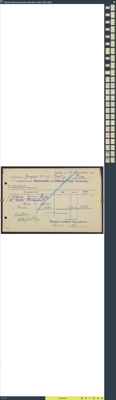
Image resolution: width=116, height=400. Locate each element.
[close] (114, 2)
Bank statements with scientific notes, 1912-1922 (28, 2)
